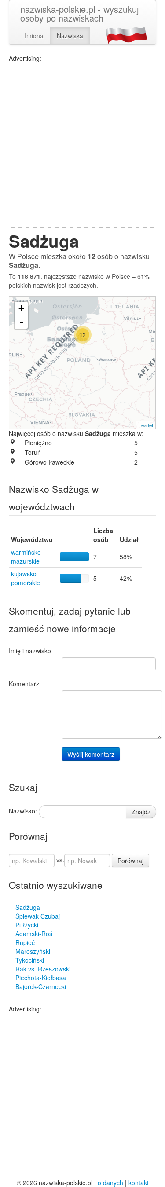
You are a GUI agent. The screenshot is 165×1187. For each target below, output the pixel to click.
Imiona (34, 35)
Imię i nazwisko (30, 650)
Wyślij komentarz (90, 754)
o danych (110, 1182)
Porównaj (130, 860)
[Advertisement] (82, 144)
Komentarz (24, 683)
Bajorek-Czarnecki (40, 986)
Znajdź (141, 811)
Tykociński (29, 960)
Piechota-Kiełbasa (40, 977)
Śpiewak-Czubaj (37, 916)
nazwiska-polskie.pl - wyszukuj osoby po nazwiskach (79, 13)
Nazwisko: (23, 810)
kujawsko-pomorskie (25, 578)
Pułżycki (26, 924)
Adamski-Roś (33, 933)
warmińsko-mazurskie (27, 556)
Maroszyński (32, 951)
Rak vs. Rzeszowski (42, 968)
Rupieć (25, 942)
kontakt (138, 1182)
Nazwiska (70, 35)
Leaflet (146, 425)
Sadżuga (27, 907)
